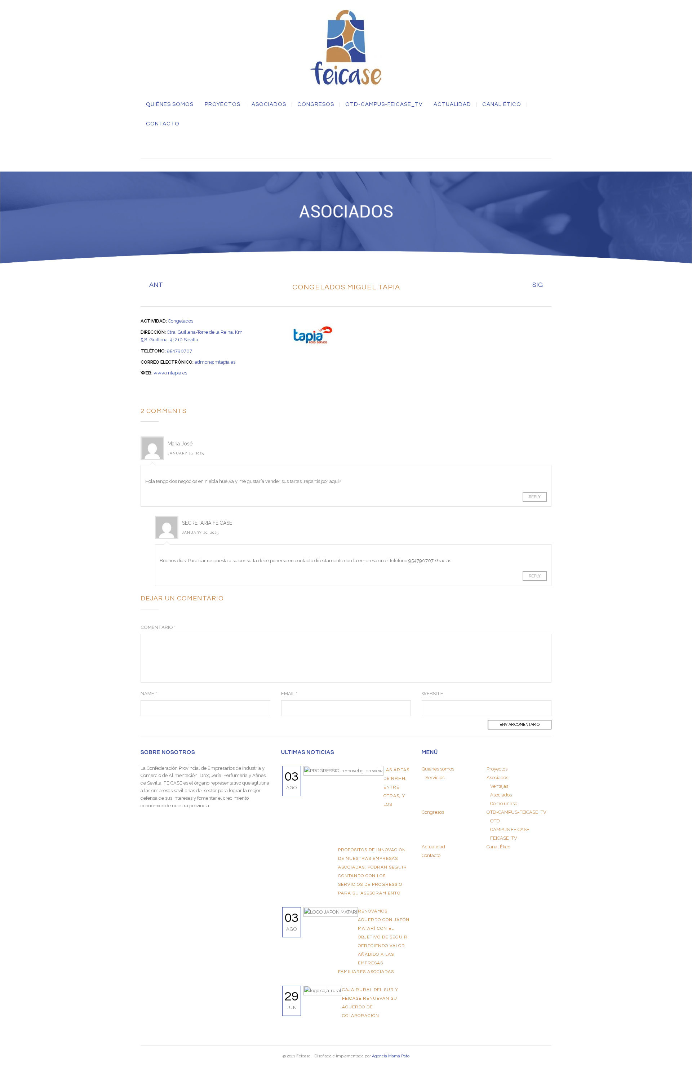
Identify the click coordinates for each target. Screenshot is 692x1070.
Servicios (434, 777)
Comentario (158, 627)
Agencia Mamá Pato (390, 1056)
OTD (495, 820)
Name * (149, 693)
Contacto (162, 124)
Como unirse (503, 803)
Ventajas (499, 786)
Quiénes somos (170, 104)
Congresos (315, 104)
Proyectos (222, 104)
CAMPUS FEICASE (509, 829)
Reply (535, 497)
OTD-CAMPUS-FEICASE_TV (383, 104)
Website (432, 693)
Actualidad (452, 104)
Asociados (501, 795)
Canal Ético (501, 104)
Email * (289, 693)
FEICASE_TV (503, 838)
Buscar (346, 144)
